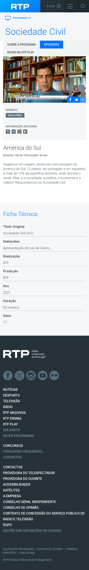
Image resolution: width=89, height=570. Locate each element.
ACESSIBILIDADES (16, 484)
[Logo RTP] (24, 354)
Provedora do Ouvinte (22, 479)
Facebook (8, 376)
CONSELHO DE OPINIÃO (21, 508)
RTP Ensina (12, 418)
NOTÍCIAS (10, 390)
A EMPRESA (12, 496)
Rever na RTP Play (20, 52)
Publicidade (27, 552)
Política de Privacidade (18, 549)
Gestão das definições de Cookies (32, 531)
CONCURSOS (13, 446)
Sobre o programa (21, 44)
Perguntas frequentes (22, 451)
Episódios (51, 44)
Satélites (11, 490)
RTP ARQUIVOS (14, 413)
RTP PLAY (10, 424)
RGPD (7, 525)
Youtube (43, 376)
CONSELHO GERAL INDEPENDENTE (29, 502)
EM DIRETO (11, 430)
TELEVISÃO (11, 401)
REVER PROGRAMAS (18, 436)
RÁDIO (8, 407)
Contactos (12, 457)
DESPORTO (11, 395)
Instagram (31, 376)
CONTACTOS (13, 467)
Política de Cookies (50, 549)
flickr (54, 376)
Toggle (83, 6)
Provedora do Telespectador (29, 473)
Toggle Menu (70, 6)
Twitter (20, 376)
